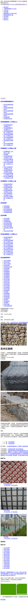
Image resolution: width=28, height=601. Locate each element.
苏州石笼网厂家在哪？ (12, 455)
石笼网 (9, 449)
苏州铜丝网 (7, 298)
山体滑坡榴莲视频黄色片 (15, 453)
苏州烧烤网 (7, 293)
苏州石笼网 (7, 295)
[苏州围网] (14, 535)
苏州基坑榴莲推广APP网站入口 (9, 234)
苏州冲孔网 (7, 262)
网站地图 (3, 599)
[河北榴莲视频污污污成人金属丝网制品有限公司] (14, 40)
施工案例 (6, 16)
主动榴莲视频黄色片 (12, 446)
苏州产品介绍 (14, 322)
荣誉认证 (6, 18)
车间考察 (6, 11)
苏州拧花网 (7, 288)
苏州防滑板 (7, 268)
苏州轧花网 (7, 304)
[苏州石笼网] (14, 345)
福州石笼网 (7, 554)
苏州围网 (6, 302)
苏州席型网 (7, 301)
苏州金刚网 (7, 284)
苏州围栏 (6, 154)
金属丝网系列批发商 (13, 450)
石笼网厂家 (14, 449)
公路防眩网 (25, 446)
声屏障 (20, 446)
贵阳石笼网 (7, 561)
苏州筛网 (6, 291)
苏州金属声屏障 (8, 224)
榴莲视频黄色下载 (8, 15)
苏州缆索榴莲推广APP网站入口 (9, 121)
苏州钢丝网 (7, 276)
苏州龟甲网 (7, 281)
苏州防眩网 (4, 202)
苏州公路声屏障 (8, 223)
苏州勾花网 (7, 279)
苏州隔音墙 (7, 220)
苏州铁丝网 (7, 296)
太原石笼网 (7, 565)
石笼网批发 (20, 449)
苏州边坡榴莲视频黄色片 (7, 101)
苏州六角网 (7, 285)
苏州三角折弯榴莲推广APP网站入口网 (8, 164)
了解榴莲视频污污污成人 (10, 8)
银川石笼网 (7, 568)
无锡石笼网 (7, 551)
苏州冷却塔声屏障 (8, 231)
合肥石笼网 (7, 563)
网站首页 (6, 7)
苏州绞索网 (7, 117)
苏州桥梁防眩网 (8, 212)
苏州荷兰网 (7, 282)
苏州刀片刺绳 (7, 263)
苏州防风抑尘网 (8, 267)
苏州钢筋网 (7, 274)
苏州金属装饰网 (8, 305)
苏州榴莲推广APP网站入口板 (8, 181)
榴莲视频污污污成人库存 (10, 13)
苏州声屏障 (4, 215)
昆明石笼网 (7, 560)
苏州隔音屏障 (7, 221)
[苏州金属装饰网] (14, 482)
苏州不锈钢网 (7, 260)
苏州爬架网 (7, 290)
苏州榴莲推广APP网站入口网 (8, 148)
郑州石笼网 (7, 566)
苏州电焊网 (7, 265)
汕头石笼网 (7, 547)
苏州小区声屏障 (8, 226)
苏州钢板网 (7, 271)
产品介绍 (6, 10)
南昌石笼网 (7, 555)
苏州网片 (6, 299)
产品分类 (3, 98)
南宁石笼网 (7, 558)
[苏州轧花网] (14, 509)
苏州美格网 (7, 287)
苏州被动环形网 (8, 118)
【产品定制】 (7, 485)
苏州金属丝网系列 (5, 257)
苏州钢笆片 (7, 270)
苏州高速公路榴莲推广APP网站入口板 (8, 198)
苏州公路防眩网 (8, 209)
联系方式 (6, 19)
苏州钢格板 (7, 273)
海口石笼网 (7, 552)
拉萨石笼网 (7, 557)
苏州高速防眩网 (8, 210)
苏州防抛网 (7, 207)
